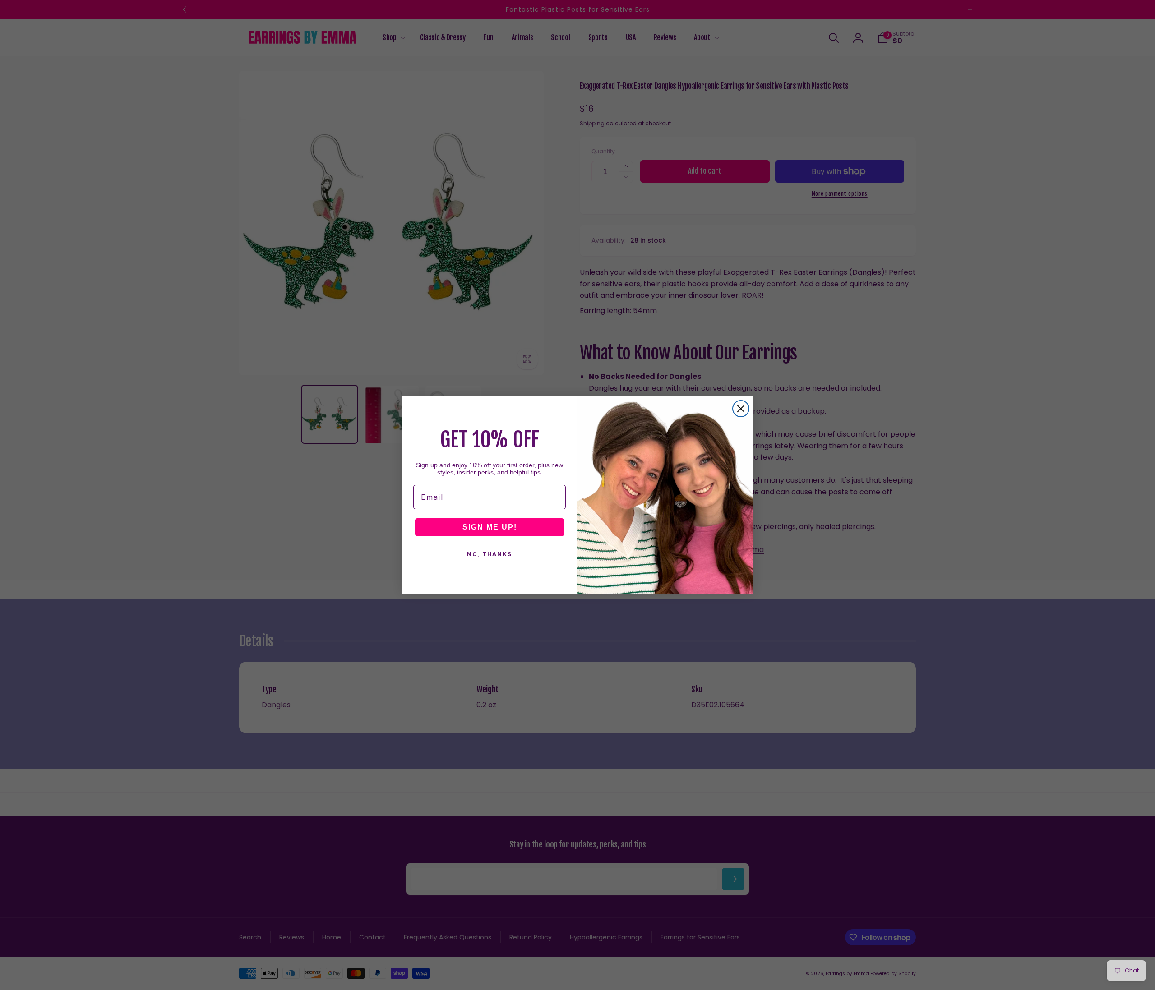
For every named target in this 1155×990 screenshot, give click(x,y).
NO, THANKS (489, 554)
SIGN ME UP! (489, 527)
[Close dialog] (741, 409)
